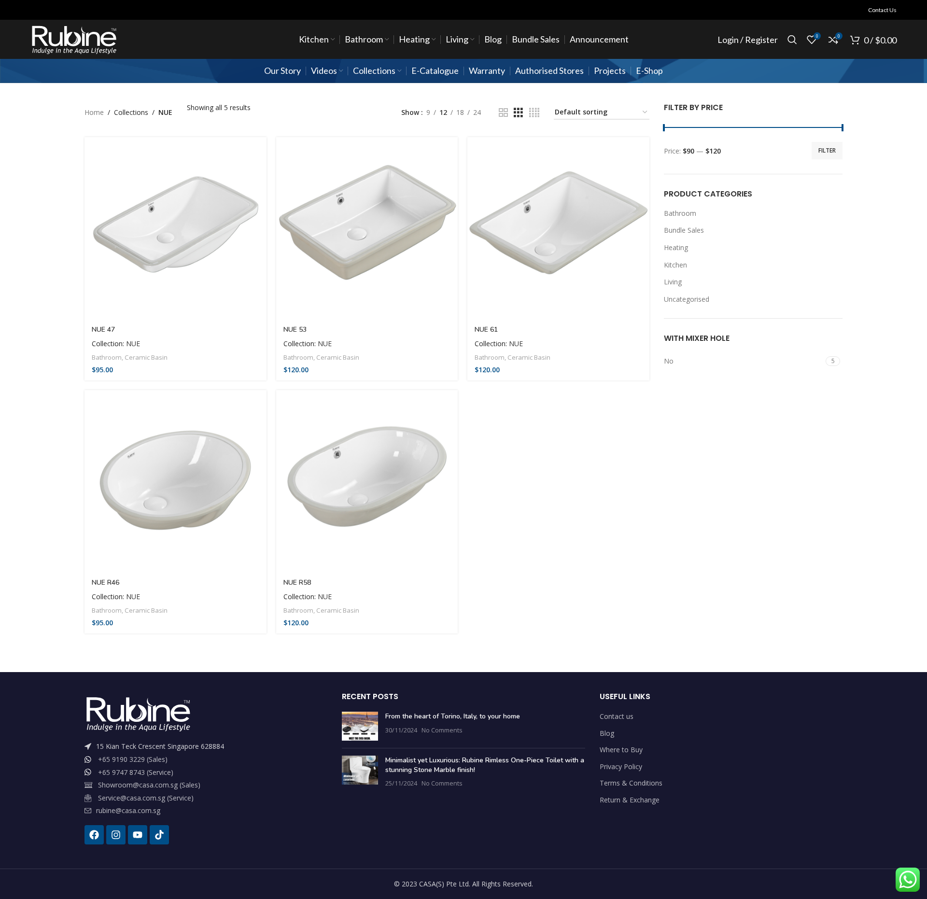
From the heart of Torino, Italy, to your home (452, 716)
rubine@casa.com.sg (128, 810)
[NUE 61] (558, 228)
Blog (607, 733)
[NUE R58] (367, 481)
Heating (676, 247)
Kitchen (675, 264)
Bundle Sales (684, 230)
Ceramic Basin (146, 357)
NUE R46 (105, 582)
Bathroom (107, 357)
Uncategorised (686, 299)
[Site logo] (73, 38)
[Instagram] (116, 834)
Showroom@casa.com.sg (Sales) (149, 784)
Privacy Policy (621, 766)
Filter (827, 150)
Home (94, 112)
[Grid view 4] (534, 113)
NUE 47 (103, 329)
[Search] (792, 39)
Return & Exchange (630, 799)
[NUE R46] (175, 481)
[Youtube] (137, 834)
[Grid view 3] (518, 113)
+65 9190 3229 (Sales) (133, 759)
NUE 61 (486, 329)
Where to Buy (621, 749)
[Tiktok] (159, 834)
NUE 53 (295, 329)
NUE (133, 343)
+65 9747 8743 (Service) (135, 772)
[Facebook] (94, 834)
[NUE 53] (367, 228)
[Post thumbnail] (360, 726)
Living (673, 281)
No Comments (442, 730)
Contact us (616, 716)
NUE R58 (297, 582)
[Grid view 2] (503, 113)
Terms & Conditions (631, 782)
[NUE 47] (175, 228)
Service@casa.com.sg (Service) (146, 797)
